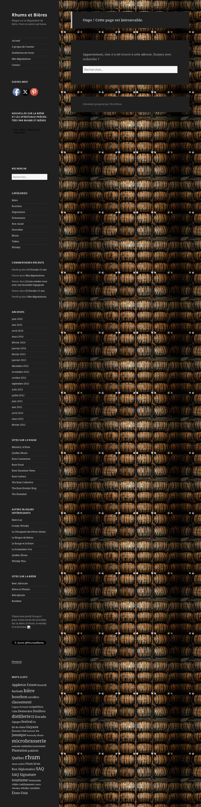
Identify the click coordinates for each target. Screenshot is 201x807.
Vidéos (15, 241)
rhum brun (32, 763)
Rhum (15, 235)
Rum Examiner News (23, 470)
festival (26, 721)
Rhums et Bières (29, 15)
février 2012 (19, 424)
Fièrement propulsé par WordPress (102, 104)
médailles (26, 746)
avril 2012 (17, 413)
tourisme (20, 779)
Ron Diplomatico (23, 769)
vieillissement (27, 784)
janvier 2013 (19, 360)
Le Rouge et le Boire (23, 543)
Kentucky (31, 735)
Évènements (18, 218)
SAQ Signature (24, 774)
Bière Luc (17, 520)
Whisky (16, 247)
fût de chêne (18, 727)
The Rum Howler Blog (24, 488)
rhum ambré (18, 764)
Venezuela (34, 780)
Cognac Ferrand (20, 707)
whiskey (16, 788)
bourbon (19, 696)
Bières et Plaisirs (21, 589)
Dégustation (18, 212)
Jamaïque (19, 735)
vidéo (15, 784)
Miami (40, 735)
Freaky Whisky (20, 525)
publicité (33, 750)
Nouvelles (17, 229)
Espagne (16, 722)
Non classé (18, 223)
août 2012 (17, 389)
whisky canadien (30, 788)
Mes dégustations (21, 59)
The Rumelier (19, 494)
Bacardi (42, 685)
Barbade (17, 691)
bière (29, 691)
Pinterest (17, 661)
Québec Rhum (19, 453)
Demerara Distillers (32, 711)
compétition (35, 706)
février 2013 (19, 354)
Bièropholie (18, 595)
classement (22, 702)
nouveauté (38, 746)
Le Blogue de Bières (22, 537)
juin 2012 (17, 401)
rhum (32, 757)
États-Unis (20, 792)
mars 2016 (18, 336)
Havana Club (19, 731)
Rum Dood (18, 464)
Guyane (32, 726)
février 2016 (19, 342)
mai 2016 (17, 325)
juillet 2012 (18, 395)
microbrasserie (29, 741)
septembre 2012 (20, 383)
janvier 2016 (19, 348)
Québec (18, 757)
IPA (37, 731)
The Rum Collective (22, 482)
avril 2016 (17, 330)
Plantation (19, 750)
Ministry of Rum (21, 447)
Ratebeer (17, 601)
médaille (16, 746)
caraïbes (33, 697)
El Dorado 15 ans (37, 269)
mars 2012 (18, 419)
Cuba (14, 711)
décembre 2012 (20, 366)
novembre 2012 (20, 372)
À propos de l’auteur (23, 46)
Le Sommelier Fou (22, 549)
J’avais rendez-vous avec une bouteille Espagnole (29, 283)
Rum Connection (21, 458)
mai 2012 (17, 407)
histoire (31, 731)
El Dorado (38, 717)
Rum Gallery (19, 476)
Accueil (16, 40)
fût (34, 722)
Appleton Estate (24, 684)
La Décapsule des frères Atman (29, 531)
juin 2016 (17, 319)
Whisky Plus (19, 561)
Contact (16, 65)
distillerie (21, 716)
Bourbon (17, 206)
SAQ (40, 768)
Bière (15, 200)
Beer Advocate (20, 583)
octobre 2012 (19, 377)
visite (38, 784)
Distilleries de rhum (23, 52)
